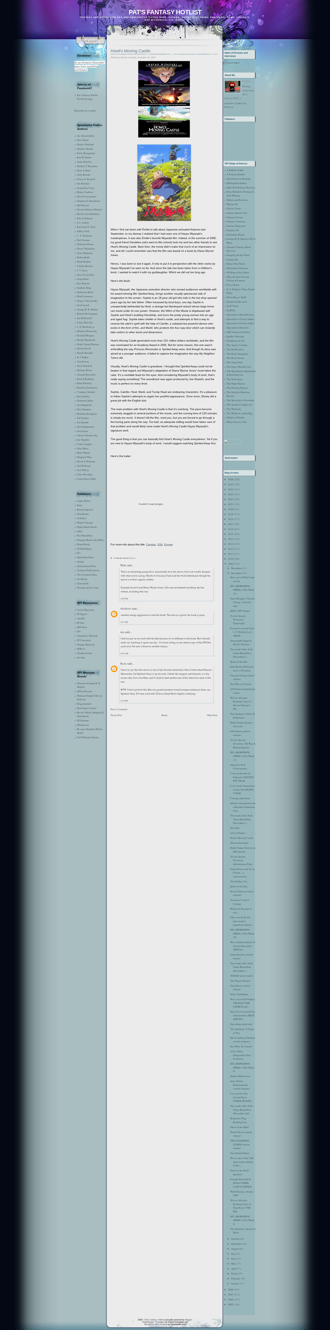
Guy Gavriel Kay (85, 274)
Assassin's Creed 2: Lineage (240, 901)
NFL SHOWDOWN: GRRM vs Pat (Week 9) (242, 1067)
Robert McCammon (87, 313)
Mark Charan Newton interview (241, 724)
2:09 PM (124, 598)
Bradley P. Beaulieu (87, 166)
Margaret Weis (84, 457)
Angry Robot (84, 500)
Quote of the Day (239, 661)
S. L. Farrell (83, 222)
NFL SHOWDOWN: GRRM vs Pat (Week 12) (242, 589)
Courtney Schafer (86, 392)
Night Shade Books (87, 527)
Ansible (81, 618)
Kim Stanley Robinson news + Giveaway (242, 668)
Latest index (233, 62)
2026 (230, 479)
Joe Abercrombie (85, 135)
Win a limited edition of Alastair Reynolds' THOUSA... (242, 945)
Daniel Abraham (85, 144)
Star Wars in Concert (240, 684)
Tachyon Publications (88, 570)
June (233, 1258)
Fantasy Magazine (236, 226)
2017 (230, 524)
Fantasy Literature (236, 221)
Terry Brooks (83, 174)
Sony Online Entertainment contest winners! (240, 1084)
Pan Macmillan (85, 535)
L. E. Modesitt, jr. (86, 327)
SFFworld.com (84, 691)
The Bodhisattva (235, 349)
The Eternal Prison (239, 1153)
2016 (230, 529)
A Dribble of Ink (235, 170)
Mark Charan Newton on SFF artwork (243, 849)
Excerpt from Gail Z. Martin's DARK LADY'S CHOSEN (241, 1182)
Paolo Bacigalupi (86, 153)
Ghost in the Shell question (239, 1172)
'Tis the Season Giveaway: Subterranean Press (241, 860)
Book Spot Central (86, 708)
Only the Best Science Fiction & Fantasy (238, 278)
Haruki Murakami (86, 340)
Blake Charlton (85, 192)
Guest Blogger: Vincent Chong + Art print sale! (242, 602)
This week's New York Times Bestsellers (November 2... (241, 653)
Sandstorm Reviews (237, 301)
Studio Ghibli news (240, 1076)
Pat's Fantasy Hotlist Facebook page (87, 97)
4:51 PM (124, 622)
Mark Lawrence (85, 296)
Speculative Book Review (240, 314)
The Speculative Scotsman (240, 400)
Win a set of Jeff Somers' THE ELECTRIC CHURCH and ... (242, 1002)
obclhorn (125, 608)
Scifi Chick (232, 306)
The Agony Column (237, 345)
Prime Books (83, 544)
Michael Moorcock (87, 331)
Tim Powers (83, 361)
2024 (230, 489)
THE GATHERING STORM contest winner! (240, 1144)
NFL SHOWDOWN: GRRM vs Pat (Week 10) (242, 933)
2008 (230, 1289)
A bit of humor (237, 833)
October (235, 1238)
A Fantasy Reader (236, 174)
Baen (79, 505)
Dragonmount (84, 703)
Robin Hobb (83, 257)
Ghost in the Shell (239, 1127)
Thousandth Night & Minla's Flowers (241, 642)
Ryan (123, 663)
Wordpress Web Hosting (155, 1324)
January (235, 1283)
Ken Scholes (83, 396)
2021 (230, 504)
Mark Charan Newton (88, 344)
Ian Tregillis (83, 439)
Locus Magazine (85, 609)
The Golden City (238, 881)
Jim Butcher (83, 183)
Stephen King (84, 287)
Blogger (188, 1320)
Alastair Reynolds (86, 374)
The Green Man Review (239, 366)
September (236, 1243)
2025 (230, 484)
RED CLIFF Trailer (240, 611)
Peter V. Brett (84, 170)
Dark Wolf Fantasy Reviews (241, 187)
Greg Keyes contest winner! (240, 987)
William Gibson (85, 244)
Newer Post (116, 715)
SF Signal (82, 614)
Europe (168, 544)
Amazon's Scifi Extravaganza (238, 766)
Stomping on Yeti (236, 340)
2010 (230, 558)
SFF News (82, 627)
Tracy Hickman (85, 253)
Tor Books (82, 579)
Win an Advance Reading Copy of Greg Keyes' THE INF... (240, 1205)
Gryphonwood (84, 653)
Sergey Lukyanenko (87, 300)
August (235, 1248)
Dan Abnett (83, 140)
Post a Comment (119, 709)
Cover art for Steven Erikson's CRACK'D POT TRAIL (241, 777)
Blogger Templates (156, 1322)
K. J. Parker (82, 357)
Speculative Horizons (238, 327)
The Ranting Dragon (237, 387)
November (236, 573)
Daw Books (83, 514)
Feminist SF (233, 230)
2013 (230, 544)
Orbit (79, 531)
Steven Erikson (85, 218)
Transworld (82, 583)
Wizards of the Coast (87, 587)
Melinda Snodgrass (87, 413)
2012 (230, 549)
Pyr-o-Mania (233, 285)
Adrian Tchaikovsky (87, 435)
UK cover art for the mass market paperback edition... (241, 921)
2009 (230, 563)
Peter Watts (82, 448)
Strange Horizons (86, 644)
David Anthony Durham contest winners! (242, 1039)
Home (164, 715)
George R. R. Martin (87, 309)
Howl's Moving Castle (130, 50)
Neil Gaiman (83, 240)
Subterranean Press (86, 566)
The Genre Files (235, 362)
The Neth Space (235, 379)
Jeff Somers (83, 418)
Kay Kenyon (83, 283)
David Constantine (86, 196)
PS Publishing (84, 548)
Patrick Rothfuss (85, 379)
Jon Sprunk (83, 422)
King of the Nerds (236, 263)
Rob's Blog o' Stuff (236, 297)
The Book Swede (235, 358)
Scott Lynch (83, 305)
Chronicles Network (87, 635)
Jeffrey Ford (83, 231)
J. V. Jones (82, 270)
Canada (151, 544)
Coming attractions (240, 798)
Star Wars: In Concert (241, 1046)
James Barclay (84, 161)
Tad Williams (84, 466)
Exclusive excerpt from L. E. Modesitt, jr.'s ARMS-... (242, 632)
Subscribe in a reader (85, 110)
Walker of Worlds (235, 417)
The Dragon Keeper (240, 980)
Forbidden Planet (235, 234)
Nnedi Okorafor (85, 353)
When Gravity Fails (237, 422)
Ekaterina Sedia (85, 400)
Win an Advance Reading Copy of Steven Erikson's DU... (240, 703)
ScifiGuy (231, 310)
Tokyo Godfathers (239, 994)
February (235, 1278)
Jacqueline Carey (86, 188)
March (234, 1273)
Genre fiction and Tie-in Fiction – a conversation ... (242, 872)
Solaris (80, 561)
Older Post (212, 715)
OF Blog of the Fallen (238, 272)
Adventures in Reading (239, 178)
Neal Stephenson (85, 426)
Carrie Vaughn (84, 444)
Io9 (78, 631)
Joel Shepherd (84, 405)
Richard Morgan (85, 335)
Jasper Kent (83, 279)
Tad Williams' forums (88, 737)
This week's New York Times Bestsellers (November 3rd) (241, 1109)
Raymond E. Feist (86, 227)
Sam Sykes (82, 431)
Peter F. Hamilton (86, 248)
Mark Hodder (84, 261)
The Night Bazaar (236, 383)
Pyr (78, 553)
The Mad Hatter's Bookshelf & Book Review (241, 373)
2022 (230, 499)
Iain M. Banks (84, 157)
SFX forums (83, 720)
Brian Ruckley (84, 383)
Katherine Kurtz (85, 292)
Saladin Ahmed (85, 148)
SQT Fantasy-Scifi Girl (238, 332)
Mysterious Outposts (237, 268)
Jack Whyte (83, 470)
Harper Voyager (85, 522)
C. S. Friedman (84, 235)
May (233, 1263)
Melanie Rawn (84, 370)
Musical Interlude (239, 843)
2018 (230, 519)
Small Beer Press (85, 557)
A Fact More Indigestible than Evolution (240, 1055)
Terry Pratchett (84, 365)
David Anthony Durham (89, 209)
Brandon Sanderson (87, 387)
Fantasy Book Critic (237, 213)
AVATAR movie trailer (241, 975)
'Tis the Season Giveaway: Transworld (237, 619)
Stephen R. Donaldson (88, 201)
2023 (230, 494)
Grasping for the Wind (238, 255)
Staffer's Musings (235, 336)
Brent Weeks (83, 452)
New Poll (234, 828)
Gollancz (81, 518)
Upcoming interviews (241, 1024)
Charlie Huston (85, 266)
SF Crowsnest (84, 640)
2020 (230, 509)
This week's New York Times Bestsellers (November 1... (241, 819)
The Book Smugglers (237, 353)
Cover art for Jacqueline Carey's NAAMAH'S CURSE (242, 789)
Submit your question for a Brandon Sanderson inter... (243, 806)
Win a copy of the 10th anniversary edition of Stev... (242, 1161)
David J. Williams (86, 461)
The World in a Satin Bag (240, 413)
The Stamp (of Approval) (239, 404)
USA (160, 544)
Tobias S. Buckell (86, 179)
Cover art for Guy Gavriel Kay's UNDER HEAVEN (241, 1097)
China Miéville (85, 322)
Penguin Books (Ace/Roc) (90, 540)
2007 (230, 1294)
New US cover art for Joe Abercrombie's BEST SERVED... (242, 1015)
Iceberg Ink (232, 259)
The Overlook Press (87, 574)
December (236, 568)
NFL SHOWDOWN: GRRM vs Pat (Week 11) (242, 756)
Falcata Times (234, 208)
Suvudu (81, 657)
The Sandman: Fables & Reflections (242, 715)
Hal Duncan (83, 205)
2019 (230, 514)
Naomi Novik (84, 348)
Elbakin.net (83, 725)
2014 (230, 539)
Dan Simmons (84, 409)
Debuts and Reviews (237, 200)
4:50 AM (124, 653)
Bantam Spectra (85, 509)
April (233, 1268)
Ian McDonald (84, 318)
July (233, 1253)
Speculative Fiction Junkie (240, 319)
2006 (230, 1299)
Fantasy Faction (235, 217)
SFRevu (81, 648)
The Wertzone (234, 409)
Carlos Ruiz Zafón (86, 478)
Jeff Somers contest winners (240, 733)
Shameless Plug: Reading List (238, 1120)
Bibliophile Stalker (237, 183)
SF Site (80, 622)
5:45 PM (124, 700)
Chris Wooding (85, 474)
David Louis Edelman (88, 214)
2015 (230, 534)
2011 (230, 554)
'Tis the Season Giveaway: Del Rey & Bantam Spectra (243, 743)
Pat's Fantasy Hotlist (165, 12)
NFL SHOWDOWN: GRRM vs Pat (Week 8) (242, 1220)
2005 (230, 1304)
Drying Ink (232, 204)
